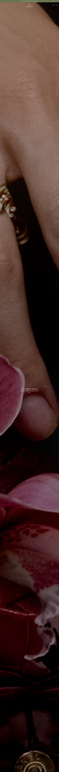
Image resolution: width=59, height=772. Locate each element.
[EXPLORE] (29, 387)
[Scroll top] (57, 770)
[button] (1, 5)
